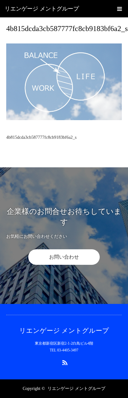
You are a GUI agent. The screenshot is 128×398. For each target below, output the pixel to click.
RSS (64, 361)
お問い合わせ (64, 257)
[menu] (119, 8)
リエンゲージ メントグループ (42, 9)
